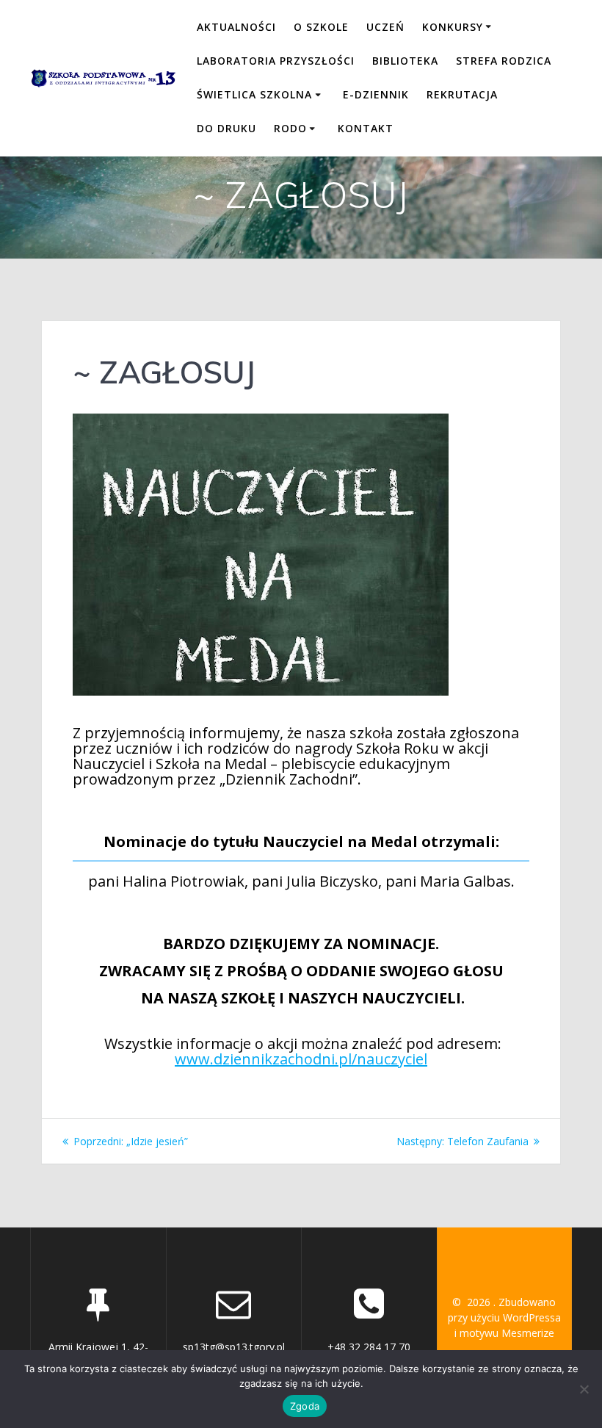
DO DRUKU (226, 128)
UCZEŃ (385, 27)
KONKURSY (452, 27)
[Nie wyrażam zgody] (583, 1389)
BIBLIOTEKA (405, 61)
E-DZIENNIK (376, 94)
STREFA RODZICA (503, 61)
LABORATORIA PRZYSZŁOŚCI (276, 61)
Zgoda (304, 1406)
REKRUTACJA (462, 94)
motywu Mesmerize (507, 1333)
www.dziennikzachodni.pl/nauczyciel (301, 1059)
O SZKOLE (321, 27)
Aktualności (236, 27)
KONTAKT (366, 128)
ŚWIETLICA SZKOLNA (254, 94)
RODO (290, 128)
